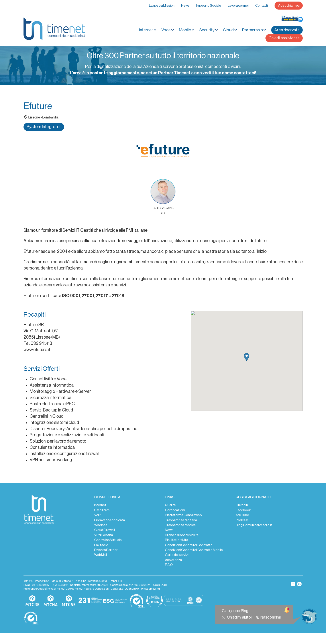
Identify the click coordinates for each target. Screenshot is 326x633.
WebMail (100, 555)
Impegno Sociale (208, 5)
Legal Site (117, 588)
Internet (100, 505)
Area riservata (287, 30)
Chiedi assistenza (284, 38)
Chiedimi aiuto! (240, 617)
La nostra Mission (162, 5)
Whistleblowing (150, 588)
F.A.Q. (169, 565)
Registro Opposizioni (96, 588)
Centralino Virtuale (108, 540)
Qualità (170, 505)
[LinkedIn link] (299, 583)
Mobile (185, 30)
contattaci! (245, 73)
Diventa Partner (106, 550)
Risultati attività (176, 540)
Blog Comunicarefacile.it (254, 525)
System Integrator (44, 127)
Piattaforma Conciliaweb (183, 515)
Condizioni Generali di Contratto (188, 545)
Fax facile (101, 545)
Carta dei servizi (177, 555)
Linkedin (242, 505)
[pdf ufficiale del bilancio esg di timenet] (115, 601)
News (185, 5)
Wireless (100, 525)
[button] (246, 357)
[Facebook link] (293, 583)
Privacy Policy (55, 588)
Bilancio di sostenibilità (181, 535)
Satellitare (102, 510)
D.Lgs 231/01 (132, 588)
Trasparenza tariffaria (181, 520)
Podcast (242, 520)
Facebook (243, 510)
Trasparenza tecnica (180, 525)
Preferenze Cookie (35, 588)
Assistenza (173, 560)
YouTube (242, 515)
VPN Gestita (103, 535)
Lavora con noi (238, 5)
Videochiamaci (289, 5)
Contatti (261, 5)
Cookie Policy (74, 588)
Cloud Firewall (104, 530)
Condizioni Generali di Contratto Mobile (194, 550)
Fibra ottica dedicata (109, 520)
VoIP (97, 515)
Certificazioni (175, 510)
